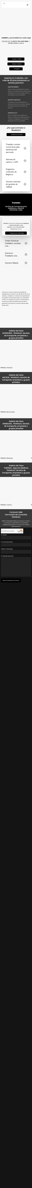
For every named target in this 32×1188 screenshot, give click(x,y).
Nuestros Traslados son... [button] (11, 254)
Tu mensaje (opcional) (7, 556)
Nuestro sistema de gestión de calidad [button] (13, 184)
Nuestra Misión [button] (11, 263)
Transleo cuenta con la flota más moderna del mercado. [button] (13, 148)
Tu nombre (4, 535)
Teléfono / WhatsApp (7, 549)
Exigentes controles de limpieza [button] (11, 172)
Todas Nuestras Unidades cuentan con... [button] (13, 243)
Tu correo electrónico (7, 542)
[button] (27, 5)
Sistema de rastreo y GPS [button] (12, 160)
